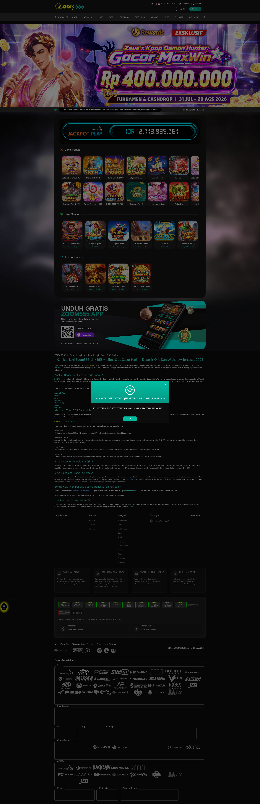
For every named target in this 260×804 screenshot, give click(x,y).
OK (130, 419)
